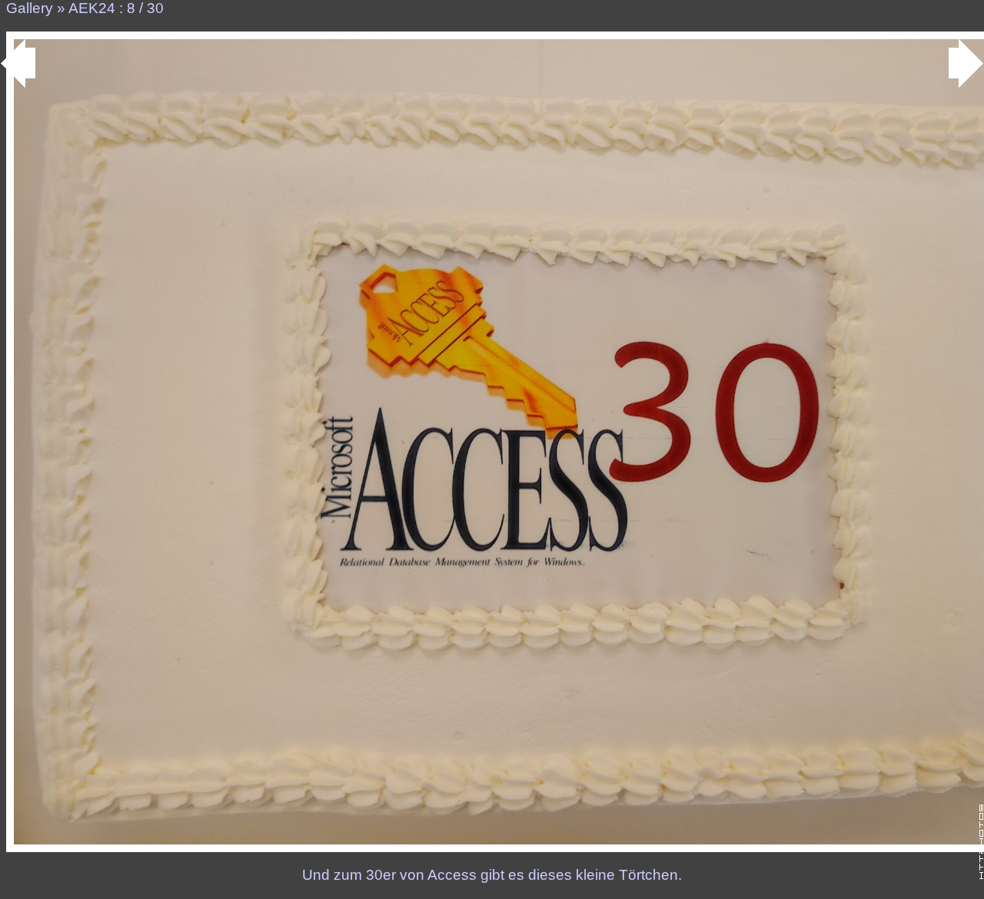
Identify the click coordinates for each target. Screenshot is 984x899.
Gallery (29, 8)
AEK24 (91, 8)
